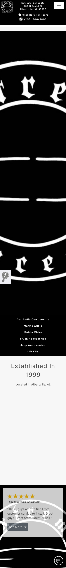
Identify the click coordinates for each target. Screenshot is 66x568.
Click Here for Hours (35, 15)
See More (16, 527)
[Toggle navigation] (59, 5)
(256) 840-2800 (35, 19)
